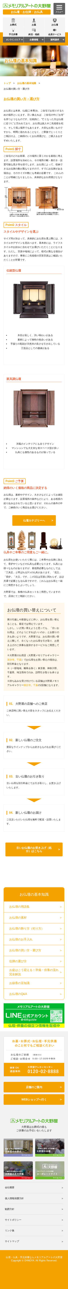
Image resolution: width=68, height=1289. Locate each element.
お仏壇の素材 (18, 917)
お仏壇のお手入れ (20, 939)
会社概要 (9, 1187)
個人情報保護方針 (14, 1198)
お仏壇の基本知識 (26, 83)
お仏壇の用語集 (19, 906)
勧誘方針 (9, 1209)
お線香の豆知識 (19, 983)
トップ (7, 83)
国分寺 (10, 659)
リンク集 (9, 1230)
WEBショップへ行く (34, 1099)
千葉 (19, 659)
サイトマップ (12, 1241)
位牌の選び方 (18, 961)
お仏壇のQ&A (18, 993)
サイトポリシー (13, 1219)
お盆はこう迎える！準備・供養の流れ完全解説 (34, 972)
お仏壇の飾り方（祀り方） (26, 928)
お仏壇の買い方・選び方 (25, 950)
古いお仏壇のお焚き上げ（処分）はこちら (34, 849)
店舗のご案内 (34, 1087)
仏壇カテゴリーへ (34, 520)
